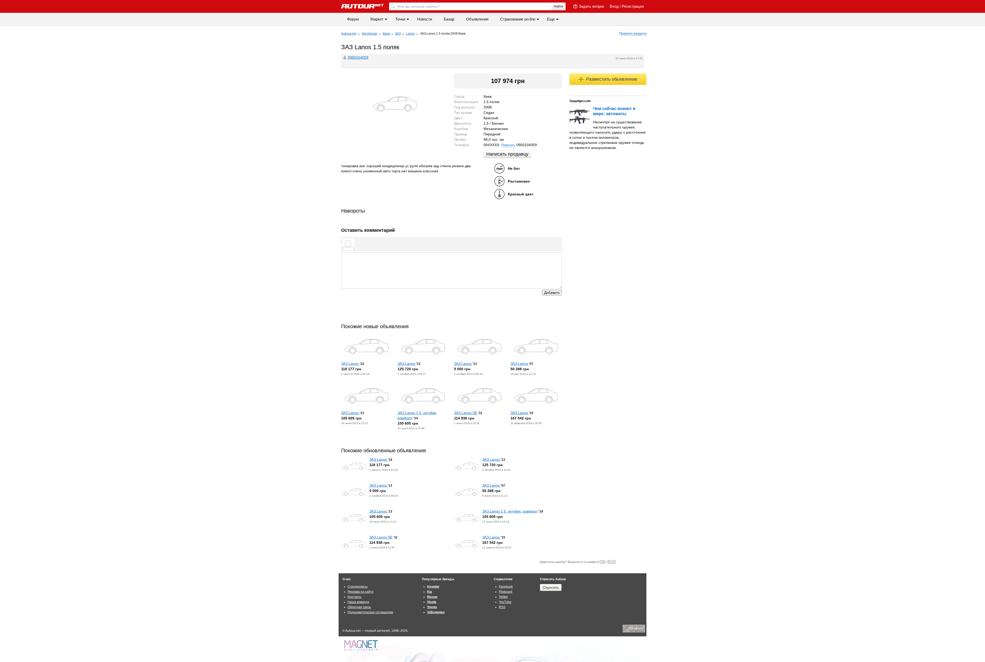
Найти (558, 6)
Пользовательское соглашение (370, 612)
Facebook (506, 586)
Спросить (551, 587)
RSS (502, 607)
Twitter (503, 597)
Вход (614, 6)
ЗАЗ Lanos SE (465, 413)
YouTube (505, 602)
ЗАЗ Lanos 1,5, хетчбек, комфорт (510, 511)
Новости (424, 19)
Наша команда (358, 602)
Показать (508, 145)
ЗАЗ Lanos (350, 364)
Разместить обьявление (611, 79)
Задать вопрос (592, 6)
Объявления (477, 19)
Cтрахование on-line (517, 19)
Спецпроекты (358, 586)
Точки (400, 19)
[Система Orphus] (634, 631)
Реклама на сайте (360, 592)
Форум (353, 19)
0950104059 (358, 57)
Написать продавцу (507, 154)
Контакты (354, 597)
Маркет (376, 19)
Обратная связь (359, 607)
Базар (449, 19)
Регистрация (633, 6)
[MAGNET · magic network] (361, 646)
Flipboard (505, 592)
